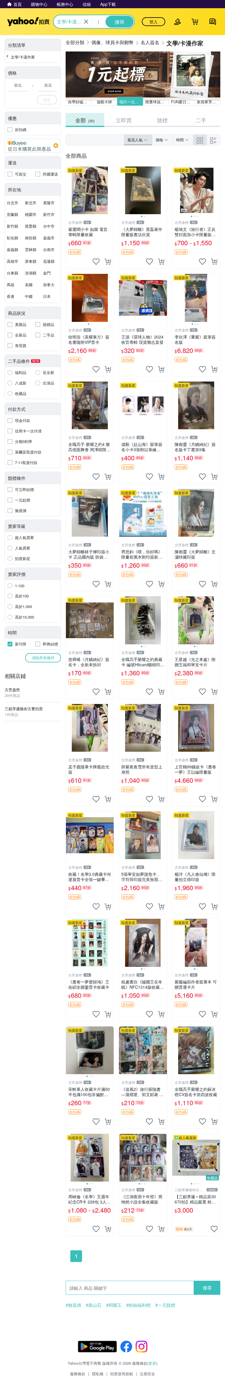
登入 (153, 22)
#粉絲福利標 (138, 1305)
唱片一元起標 (131, 101)
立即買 (124, 120)
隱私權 (97, 1373)
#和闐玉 (114, 1305)
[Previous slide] (123, 190)
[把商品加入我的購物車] (107, 261)
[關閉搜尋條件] (86, 21)
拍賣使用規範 (121, 1373)
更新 (152, 1363)
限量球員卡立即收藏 (157, 101)
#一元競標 (165, 1305)
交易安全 (147, 1373)
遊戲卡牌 (104, 101)
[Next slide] (163, 190)
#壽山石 (93, 1305)
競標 (162, 120)
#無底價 (73, 1305)
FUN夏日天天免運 (183, 101)
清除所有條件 (43, 657)
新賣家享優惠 (208, 101)
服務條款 (77, 1373)
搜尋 (207, 1288)
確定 (47, 99)
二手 (201, 120)
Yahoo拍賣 (28, 22)
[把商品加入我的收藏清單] (96, 261)
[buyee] (33, 146)
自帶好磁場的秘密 (79, 101)
